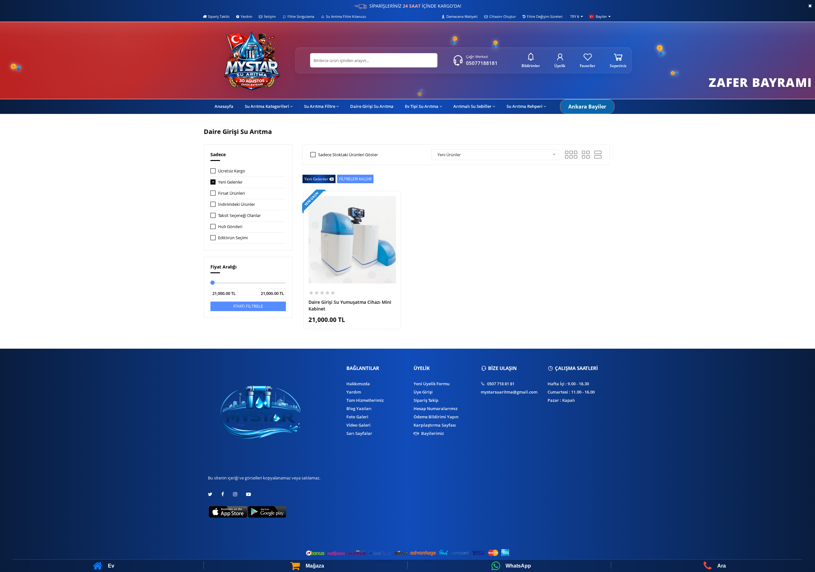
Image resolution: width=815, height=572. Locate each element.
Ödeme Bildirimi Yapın (436, 416)
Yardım (246, 16)
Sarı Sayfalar (359, 433)
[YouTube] (248, 494)
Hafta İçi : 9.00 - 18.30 (568, 383)
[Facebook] (223, 494)
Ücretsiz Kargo (231, 171)
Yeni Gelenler (230, 182)
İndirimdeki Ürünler (236, 204)
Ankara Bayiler (587, 106)
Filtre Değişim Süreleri (545, 16)
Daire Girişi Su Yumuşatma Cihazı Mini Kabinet (349, 305)
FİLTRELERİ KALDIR (355, 179)
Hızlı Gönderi (230, 226)
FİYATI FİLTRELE (248, 306)
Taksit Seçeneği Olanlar (239, 215)
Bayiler (601, 16)
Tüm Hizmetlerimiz (365, 400)
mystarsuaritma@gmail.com (509, 391)
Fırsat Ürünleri (231, 193)
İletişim (270, 16)
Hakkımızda (358, 383)
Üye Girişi (423, 391)
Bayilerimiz (432, 433)
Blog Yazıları (359, 408)
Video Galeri (358, 425)
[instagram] (235, 494)
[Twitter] (212, 494)
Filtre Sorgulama (300, 16)
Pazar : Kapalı (561, 400)
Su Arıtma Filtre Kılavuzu (346, 16)
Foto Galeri (357, 416)
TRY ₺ (574, 16)
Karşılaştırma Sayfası (435, 425)
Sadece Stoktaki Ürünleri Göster (348, 154)
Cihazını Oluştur (502, 16)
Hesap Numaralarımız (435, 408)
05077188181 (482, 63)
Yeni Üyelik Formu (432, 383)
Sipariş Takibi (219, 16)
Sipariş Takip (426, 400)
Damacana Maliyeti (462, 16)
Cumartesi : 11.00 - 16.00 (571, 391)
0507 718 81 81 (500, 383)
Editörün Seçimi (233, 238)
